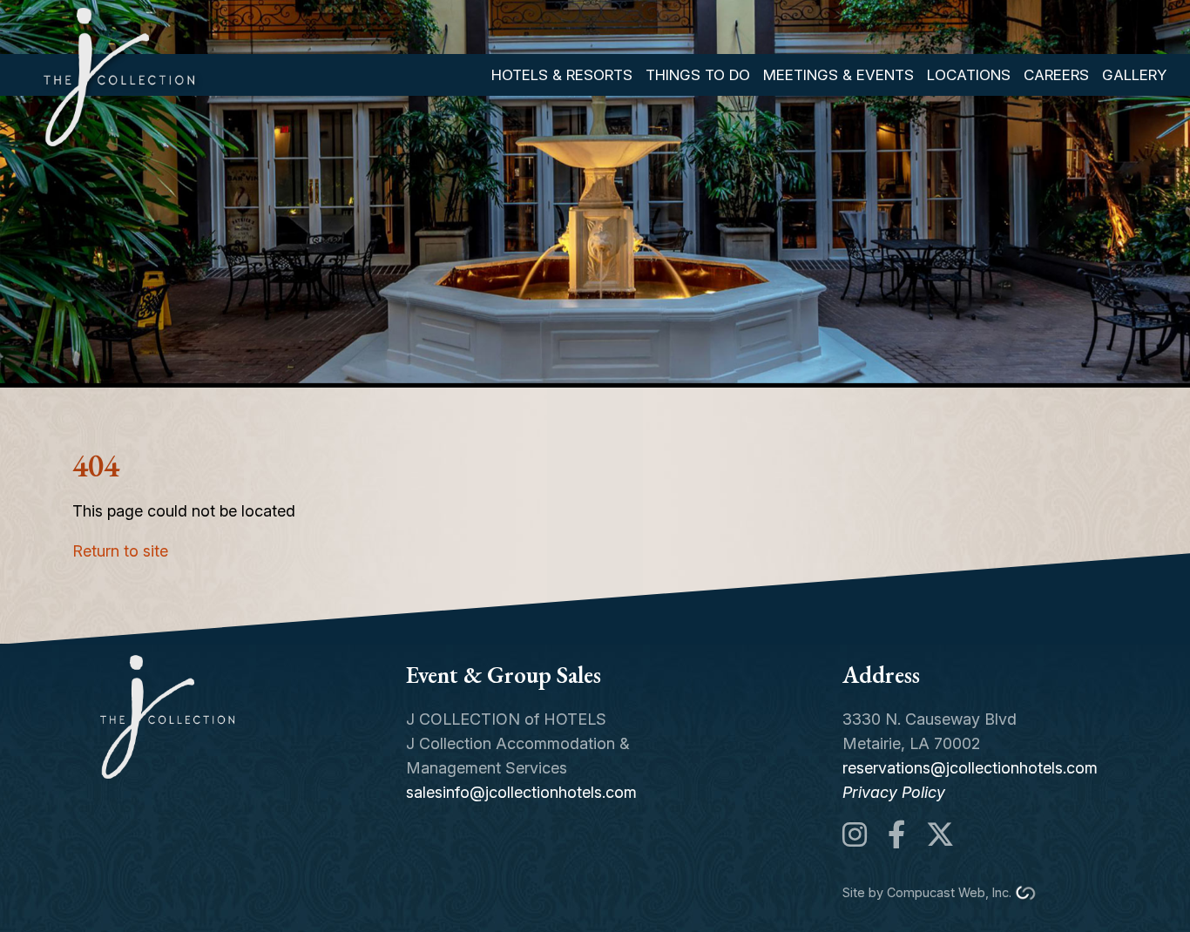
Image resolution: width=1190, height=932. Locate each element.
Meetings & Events (838, 75)
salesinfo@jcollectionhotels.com (521, 792)
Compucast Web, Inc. (949, 892)
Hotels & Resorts (561, 75)
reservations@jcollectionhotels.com (970, 768)
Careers (1056, 75)
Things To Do (698, 75)
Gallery (1134, 75)
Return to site (120, 551)
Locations (969, 75)
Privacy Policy (893, 792)
